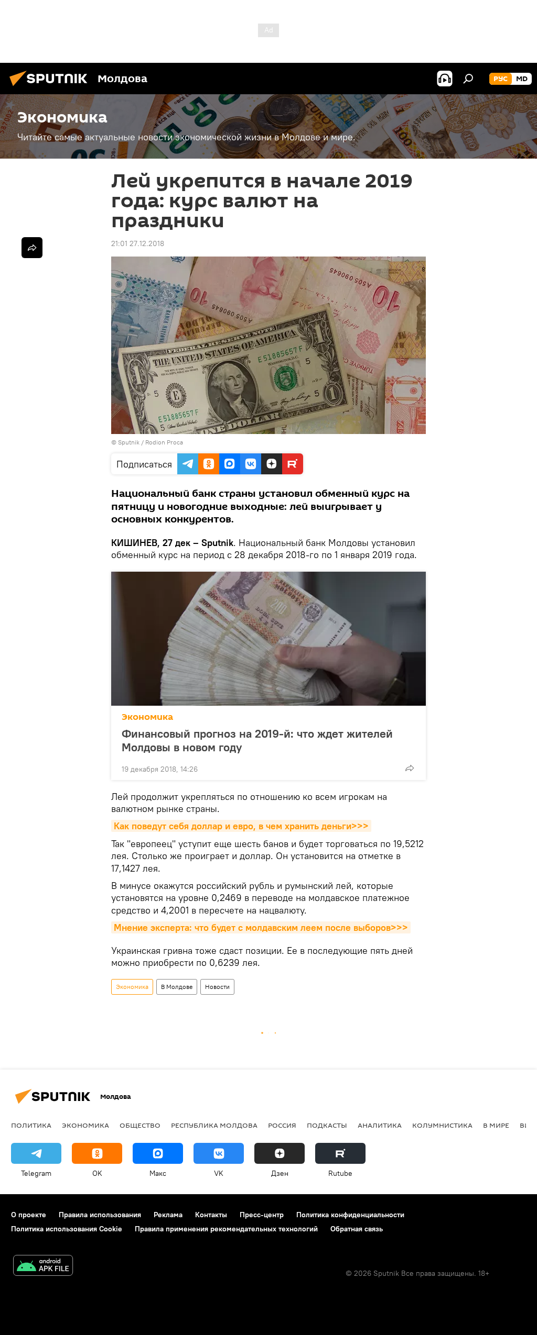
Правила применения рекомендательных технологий (226, 1228)
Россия (282, 1125)
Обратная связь (356, 1228)
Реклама (168, 1214)
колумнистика (442, 1125)
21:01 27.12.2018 (137, 243)
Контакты (211, 1214)
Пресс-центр (262, 1214)
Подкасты (327, 1125)
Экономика (147, 717)
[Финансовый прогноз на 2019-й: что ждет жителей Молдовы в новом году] (268, 639)
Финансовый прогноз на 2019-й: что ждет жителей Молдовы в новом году (257, 740)
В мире (496, 1125)
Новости (217, 987)
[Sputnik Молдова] (51, 87)
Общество (140, 1125)
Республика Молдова (214, 1125)
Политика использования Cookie (66, 1228)
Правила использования (100, 1214)
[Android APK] (43, 1266)
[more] (409, 768)
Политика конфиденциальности (350, 1214)
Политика (31, 1125)
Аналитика (380, 1125)
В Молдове (176, 987)
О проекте (28, 1214)
